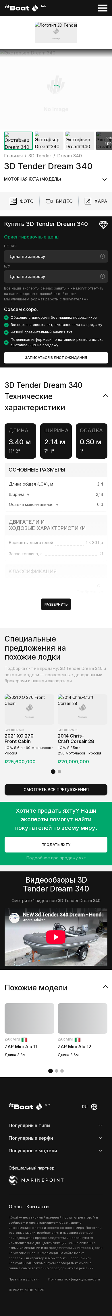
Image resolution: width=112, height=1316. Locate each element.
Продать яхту (56, 844)
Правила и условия (24, 1279)
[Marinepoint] (36, 1180)
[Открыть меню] (102, 8)
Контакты (37, 1206)
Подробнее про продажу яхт (56, 857)
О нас (15, 1206)
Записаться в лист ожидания (56, 357)
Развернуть (56, 604)
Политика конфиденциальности (74, 1279)
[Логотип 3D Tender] (56, 32)
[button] (56, 89)
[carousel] (56, 100)
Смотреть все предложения (56, 789)
